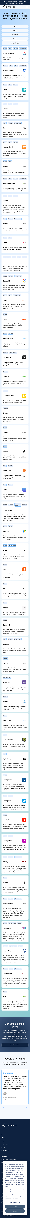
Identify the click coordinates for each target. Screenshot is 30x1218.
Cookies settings (15, 1202)
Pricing (3, 1147)
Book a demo (15, 1045)
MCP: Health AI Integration (9, 1160)
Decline (15, 1211)
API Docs (4, 1138)
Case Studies (5, 1144)
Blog (3, 1141)
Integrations (5, 1150)
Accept (15, 1206)
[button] (26, 7)
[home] (8, 7)
